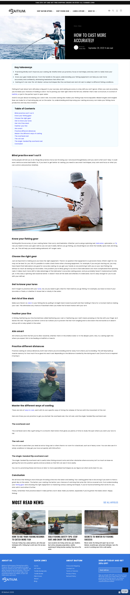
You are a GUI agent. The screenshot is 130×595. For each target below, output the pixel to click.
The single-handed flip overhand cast (29, 141)
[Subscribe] (125, 570)
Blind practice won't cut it (24, 113)
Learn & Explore (78, 11)
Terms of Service (72, 571)
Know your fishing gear (23, 116)
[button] (113, 11)
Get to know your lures (23, 121)
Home (75, 26)
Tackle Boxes (38, 574)
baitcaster (100, 243)
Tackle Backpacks (40, 571)
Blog (35, 581)
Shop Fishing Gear (62, 11)
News (79, 26)
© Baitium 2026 (8, 592)
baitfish (15, 94)
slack (30, 303)
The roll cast (19, 139)
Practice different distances (25, 131)
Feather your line (21, 126)
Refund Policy (71, 576)
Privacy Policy (71, 574)
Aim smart (18, 128)
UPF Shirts (37, 568)
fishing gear (20, 485)
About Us (91, 11)
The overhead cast (22, 136)
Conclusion (19, 144)
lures (39, 289)
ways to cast (29, 410)
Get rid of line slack (22, 123)
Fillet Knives (38, 576)
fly (116, 243)
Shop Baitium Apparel (44, 11)
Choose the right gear (23, 118)
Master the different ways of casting (28, 133)
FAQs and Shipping (73, 566)
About (36, 579)
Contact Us (70, 568)
